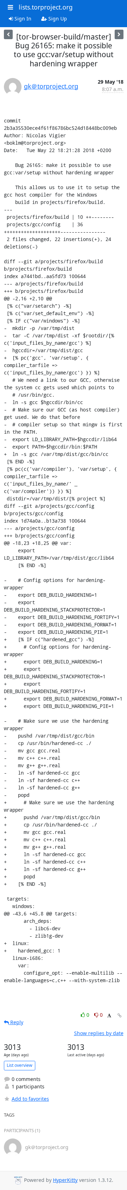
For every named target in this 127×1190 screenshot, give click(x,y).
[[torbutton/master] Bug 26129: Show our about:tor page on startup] (119, 34)
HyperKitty (65, 1180)
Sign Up (57, 18)
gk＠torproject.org (51, 86)
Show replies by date (98, 1033)
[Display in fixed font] (109, 1016)
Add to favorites (30, 1098)
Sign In (22, 18)
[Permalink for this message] (119, 1015)
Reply (16, 1022)
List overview (19, 1065)
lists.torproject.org (46, 7)
